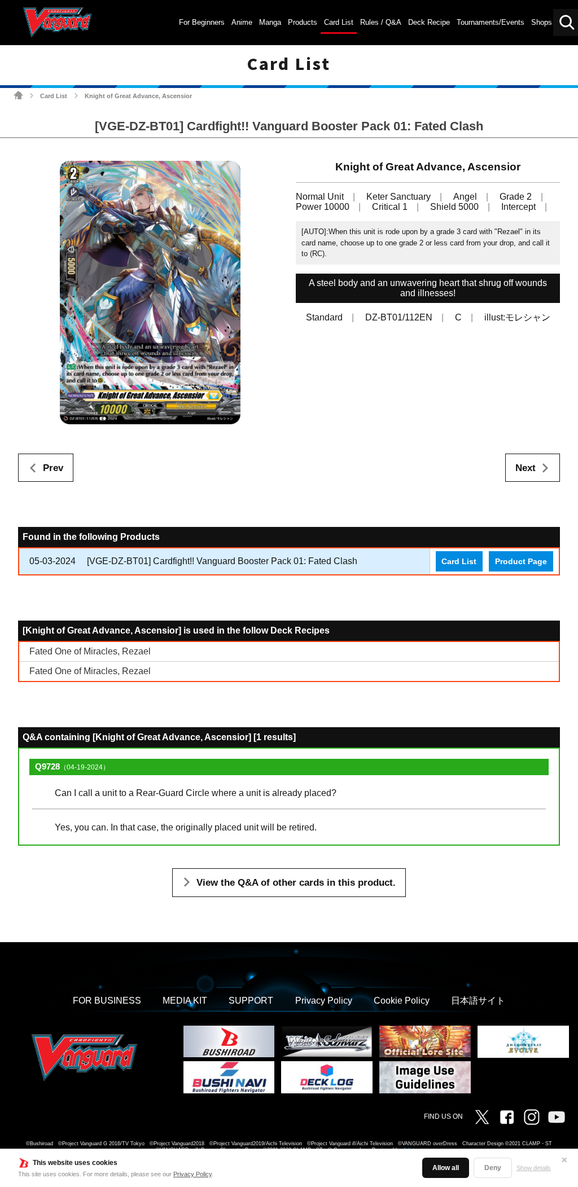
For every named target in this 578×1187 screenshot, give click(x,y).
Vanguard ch (556, 1117)
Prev (53, 468)
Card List (53, 96)
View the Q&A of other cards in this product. (296, 882)
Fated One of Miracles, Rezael (90, 651)
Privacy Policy (192, 1174)
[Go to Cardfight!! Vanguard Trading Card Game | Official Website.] (18, 95)
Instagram (532, 1117)
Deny (492, 1168)
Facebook (507, 1117)
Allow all (445, 1168)
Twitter (482, 1117)
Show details (533, 1167)
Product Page (521, 561)
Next (525, 468)
